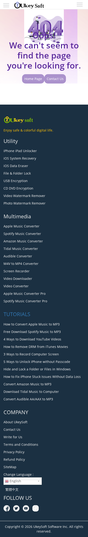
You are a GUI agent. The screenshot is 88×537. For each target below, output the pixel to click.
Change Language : (19, 474)
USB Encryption (16, 181)
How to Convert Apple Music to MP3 (32, 324)
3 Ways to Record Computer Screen (31, 354)
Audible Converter (18, 256)
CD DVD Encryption (18, 188)
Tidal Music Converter (21, 248)
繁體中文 (11, 489)
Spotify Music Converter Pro (25, 301)
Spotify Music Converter (22, 233)
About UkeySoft (15, 422)
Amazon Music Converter (23, 241)
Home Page (33, 79)
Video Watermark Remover (24, 196)
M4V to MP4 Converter (21, 263)
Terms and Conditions (21, 444)
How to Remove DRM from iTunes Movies (36, 346)
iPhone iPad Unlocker (20, 151)
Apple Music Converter (21, 226)
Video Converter (16, 286)
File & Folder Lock (17, 173)
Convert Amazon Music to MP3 (27, 384)
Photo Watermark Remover (25, 203)
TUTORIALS (17, 314)
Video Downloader (18, 278)
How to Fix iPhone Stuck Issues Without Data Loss (42, 376)
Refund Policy (14, 459)
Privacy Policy (14, 452)
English (15, 481)
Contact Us (55, 79)
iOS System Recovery (20, 158)
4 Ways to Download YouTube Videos (32, 339)
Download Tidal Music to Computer (31, 391)
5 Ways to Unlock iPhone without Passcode (37, 361)
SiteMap (10, 467)
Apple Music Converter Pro (25, 293)
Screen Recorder (17, 271)
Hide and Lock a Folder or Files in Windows (37, 369)
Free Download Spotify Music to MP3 (32, 331)
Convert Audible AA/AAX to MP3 (28, 399)
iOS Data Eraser (16, 166)
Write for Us (13, 437)
